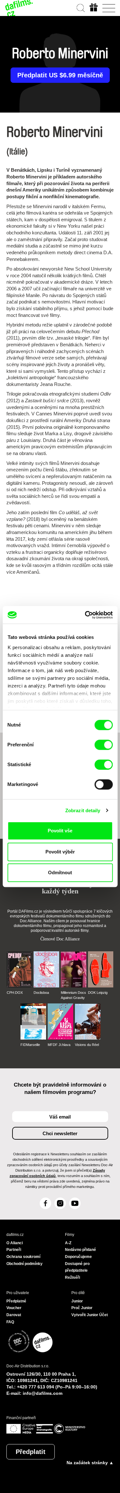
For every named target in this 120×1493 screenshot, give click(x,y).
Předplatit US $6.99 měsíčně (60, 75)
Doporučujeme (78, 1256)
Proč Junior (81, 1308)
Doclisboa (41, 992)
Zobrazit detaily (82, 810)
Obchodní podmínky (24, 1263)
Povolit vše (60, 830)
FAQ (10, 1322)
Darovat (13, 1315)
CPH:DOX (15, 992)
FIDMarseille (30, 1045)
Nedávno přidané (80, 1249)
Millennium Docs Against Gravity (73, 995)
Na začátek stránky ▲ (90, 1462)
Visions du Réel (87, 1045)
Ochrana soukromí (23, 1256)
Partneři (13, 1249)
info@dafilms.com (42, 1393)
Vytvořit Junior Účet (89, 1315)
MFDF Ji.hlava (59, 1045)
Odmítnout (60, 872)
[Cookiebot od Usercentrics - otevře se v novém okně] (85, 615)
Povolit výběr (60, 851)
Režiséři (72, 1277)
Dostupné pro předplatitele (77, 1267)
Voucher (13, 1308)
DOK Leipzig (98, 992)
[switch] (103, 745)
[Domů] (19, 8)
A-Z (68, 1243)
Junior (77, 1301)
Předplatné (16, 1301)
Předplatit (30, 1451)
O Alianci (14, 1243)
